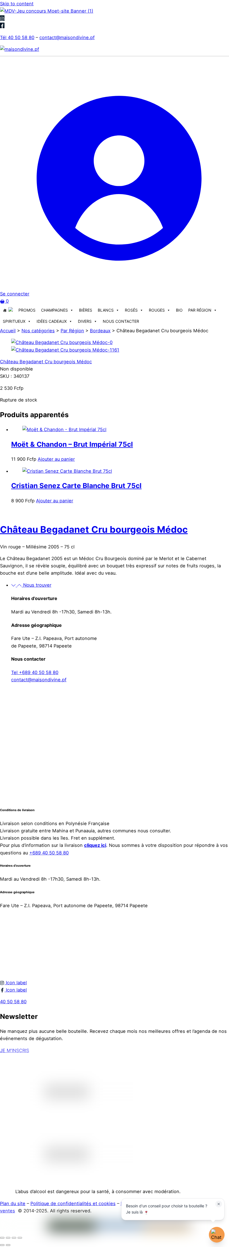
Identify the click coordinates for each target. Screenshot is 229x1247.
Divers (85, 321)
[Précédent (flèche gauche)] (2, 1245)
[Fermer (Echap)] (20, 1238)
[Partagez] (14, 1238)
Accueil (8, 330)
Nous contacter (121, 321)
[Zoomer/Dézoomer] (2, 1238)
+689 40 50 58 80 (49, 853)
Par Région (199, 310)
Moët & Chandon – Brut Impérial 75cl (72, 444)
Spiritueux (14, 321)
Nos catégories (38, 330)
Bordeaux (100, 330)
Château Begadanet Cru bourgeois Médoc (46, 361)
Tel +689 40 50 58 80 (34, 672)
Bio (179, 310)
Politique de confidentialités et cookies (73, 1203)
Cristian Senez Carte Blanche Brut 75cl (76, 485)
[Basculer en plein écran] (8, 1238)
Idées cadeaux (52, 321)
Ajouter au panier (56, 459)
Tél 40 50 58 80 (17, 37)
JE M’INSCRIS (14, 1050)
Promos (26, 310)
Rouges (157, 310)
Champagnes (54, 310)
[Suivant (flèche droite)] (8, 1245)
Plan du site (12, 1203)
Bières (85, 310)
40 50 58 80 (13, 1001)
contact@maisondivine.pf (67, 37)
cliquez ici (95, 845)
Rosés (131, 310)
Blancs (106, 310)
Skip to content (17, 3)
